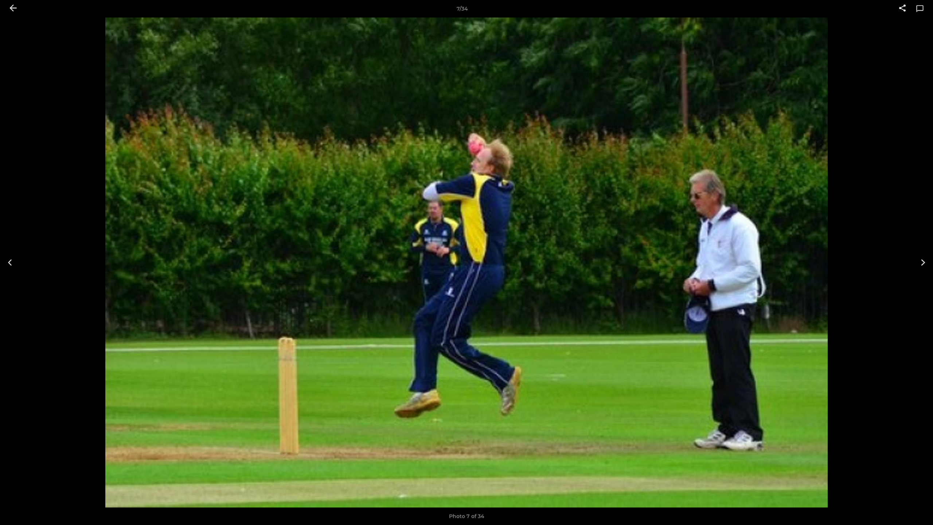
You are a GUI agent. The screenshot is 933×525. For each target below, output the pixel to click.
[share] (902, 9)
